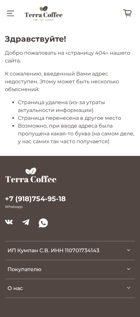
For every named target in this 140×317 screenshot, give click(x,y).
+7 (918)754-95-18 (35, 199)
